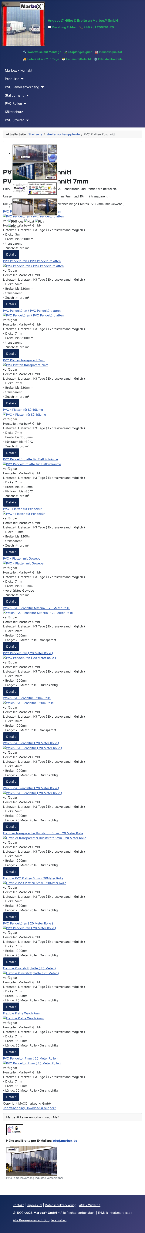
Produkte (12, 79)
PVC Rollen (13, 103)
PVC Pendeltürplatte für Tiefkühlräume (30, 459)
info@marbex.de (64, 1140)
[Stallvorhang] (27, 95)
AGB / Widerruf (89, 1205)
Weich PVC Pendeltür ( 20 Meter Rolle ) (31, 743)
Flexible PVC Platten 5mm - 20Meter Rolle (33, 878)
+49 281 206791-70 (99, 27)
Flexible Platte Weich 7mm (22, 1013)
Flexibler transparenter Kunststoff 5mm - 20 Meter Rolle (43, 833)
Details (11, 254)
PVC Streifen (15, 120)
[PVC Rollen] (24, 103)
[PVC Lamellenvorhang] (41, 87)
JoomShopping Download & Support (29, 1108)
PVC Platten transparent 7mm (24, 360)
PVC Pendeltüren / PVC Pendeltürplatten (32, 261)
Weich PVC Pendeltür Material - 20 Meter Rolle (36, 608)
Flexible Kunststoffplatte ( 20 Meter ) (29, 968)
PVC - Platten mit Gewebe (21, 558)
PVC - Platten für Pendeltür (22, 509)
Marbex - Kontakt (18, 70)
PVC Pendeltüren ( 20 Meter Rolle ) (28, 653)
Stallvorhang (15, 95)
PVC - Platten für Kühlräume (23, 410)
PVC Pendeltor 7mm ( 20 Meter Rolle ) (30, 1058)
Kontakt (18, 1205)
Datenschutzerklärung (60, 1205)
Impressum (34, 1205)
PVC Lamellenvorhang (22, 87)
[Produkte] (21, 79)
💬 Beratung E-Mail (62, 27)
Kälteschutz (14, 112)
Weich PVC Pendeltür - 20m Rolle (27, 698)
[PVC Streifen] (27, 120)
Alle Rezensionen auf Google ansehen (39, 1220)
